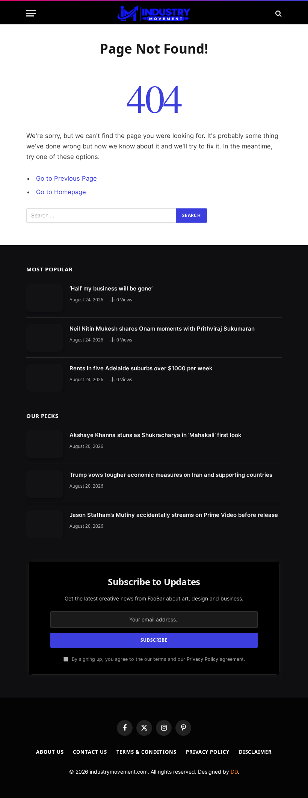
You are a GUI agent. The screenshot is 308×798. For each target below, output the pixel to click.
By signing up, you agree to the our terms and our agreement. (157, 659)
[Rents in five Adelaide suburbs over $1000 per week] (44, 378)
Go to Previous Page (66, 178)
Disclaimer (255, 752)
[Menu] (31, 13)
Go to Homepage (61, 192)
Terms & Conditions (146, 752)
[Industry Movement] (153, 13)
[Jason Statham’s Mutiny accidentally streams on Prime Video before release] (44, 524)
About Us (49, 752)
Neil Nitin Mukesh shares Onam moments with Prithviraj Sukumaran (162, 328)
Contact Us (90, 752)
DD (234, 771)
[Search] (278, 13)
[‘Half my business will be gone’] (44, 298)
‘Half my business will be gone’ (110, 288)
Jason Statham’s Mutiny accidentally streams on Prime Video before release (173, 514)
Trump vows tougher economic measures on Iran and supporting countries (170, 474)
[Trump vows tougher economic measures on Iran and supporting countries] (44, 484)
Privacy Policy (202, 659)
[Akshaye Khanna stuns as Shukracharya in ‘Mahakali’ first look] (44, 444)
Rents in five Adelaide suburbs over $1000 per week (141, 368)
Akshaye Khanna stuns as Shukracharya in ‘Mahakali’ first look (155, 435)
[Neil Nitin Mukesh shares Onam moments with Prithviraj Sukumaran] (44, 338)
